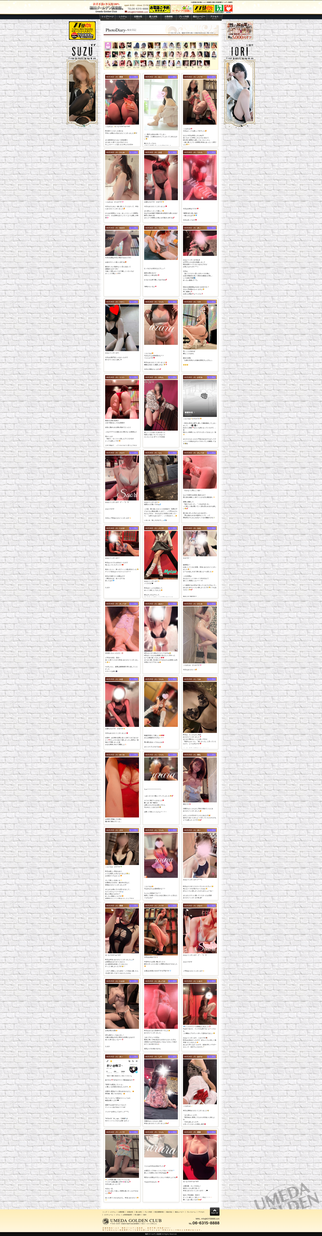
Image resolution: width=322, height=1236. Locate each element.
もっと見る (133, 77)
